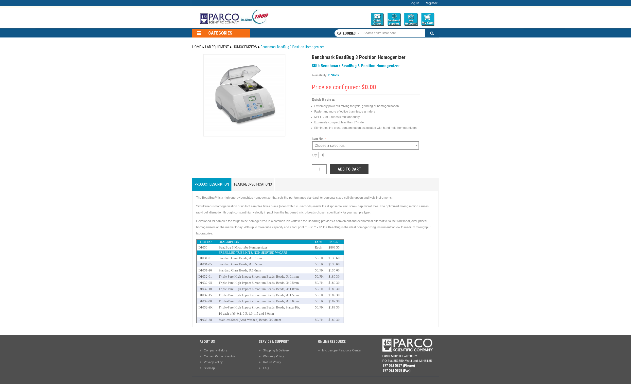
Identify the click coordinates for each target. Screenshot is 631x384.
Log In (414, 3)
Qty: (315, 155)
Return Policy (272, 362)
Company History (215, 350)
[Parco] (233, 8)
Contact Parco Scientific (220, 356)
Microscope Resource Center (341, 350)
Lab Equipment (217, 47)
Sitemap (209, 368)
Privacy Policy (213, 362)
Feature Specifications (253, 184)
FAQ (266, 368)
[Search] (432, 33)
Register (431, 3)
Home (196, 47)
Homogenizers (245, 47)
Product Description (212, 184)
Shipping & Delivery (276, 350)
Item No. (319, 138)
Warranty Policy (273, 356)
